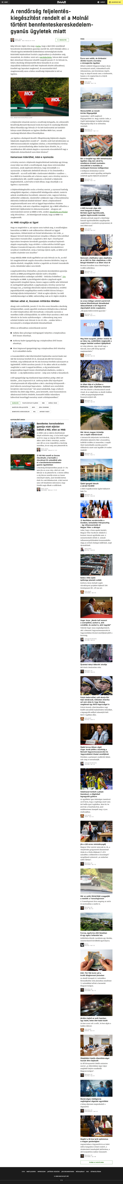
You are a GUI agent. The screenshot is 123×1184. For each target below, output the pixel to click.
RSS (87, 1171)
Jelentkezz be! (116, 2)
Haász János (18, 39)
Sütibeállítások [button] (96, 1171)
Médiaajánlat (80, 1171)
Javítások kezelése (53, 1171)
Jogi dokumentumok (68, 1171)
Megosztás (63, 40)
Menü (6, 2)
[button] (15, 403)
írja (64, 276)
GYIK (23, 1171)
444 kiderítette (46, 57)
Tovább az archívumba (96, 1162)
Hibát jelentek (31, 1171)
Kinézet (102, 2)
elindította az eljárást (59, 212)
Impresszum (41, 1171)
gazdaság (18, 40)
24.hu (38, 46)
